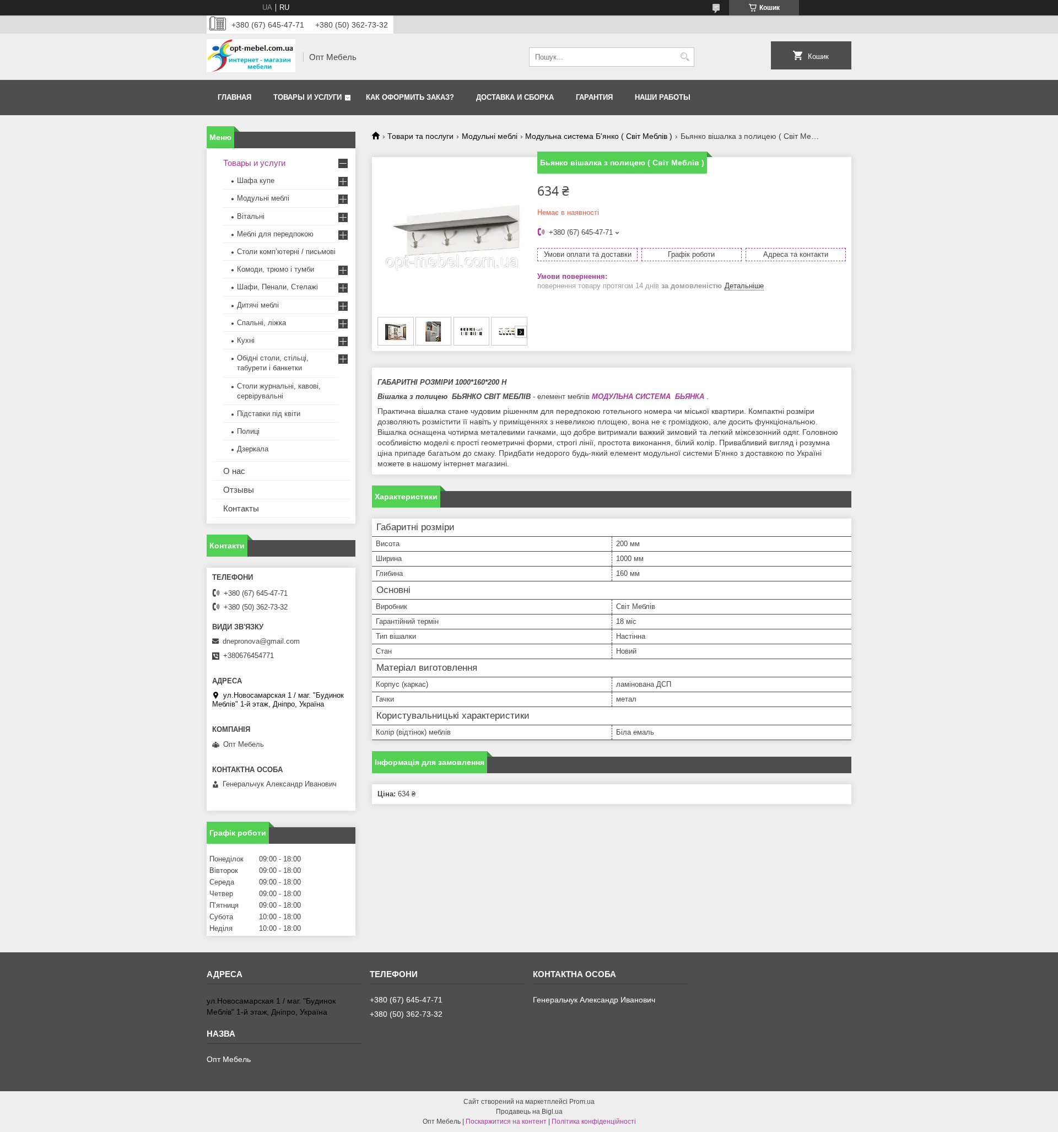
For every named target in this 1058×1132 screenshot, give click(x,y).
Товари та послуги (420, 136)
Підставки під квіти (268, 413)
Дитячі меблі (258, 305)
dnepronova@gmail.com (261, 641)
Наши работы (662, 97)
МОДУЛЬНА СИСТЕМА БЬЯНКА (648, 396)
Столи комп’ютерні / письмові (286, 251)
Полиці (248, 431)
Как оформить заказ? (410, 97)
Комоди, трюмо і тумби (275, 269)
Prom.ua (582, 1102)
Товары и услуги (307, 97)
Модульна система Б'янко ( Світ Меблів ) (598, 136)
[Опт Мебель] (251, 56)
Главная (234, 97)
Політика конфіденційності (594, 1121)
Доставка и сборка (515, 97)
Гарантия (594, 97)
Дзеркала (252, 449)
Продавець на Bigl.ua (529, 1111)
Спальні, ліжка (261, 323)
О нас (234, 471)
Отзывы (238, 489)
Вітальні (250, 216)
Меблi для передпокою (275, 234)
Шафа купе (255, 180)
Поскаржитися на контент (506, 1121)
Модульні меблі (489, 136)
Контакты (241, 508)
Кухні (246, 340)
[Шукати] (684, 57)
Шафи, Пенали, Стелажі (277, 287)
